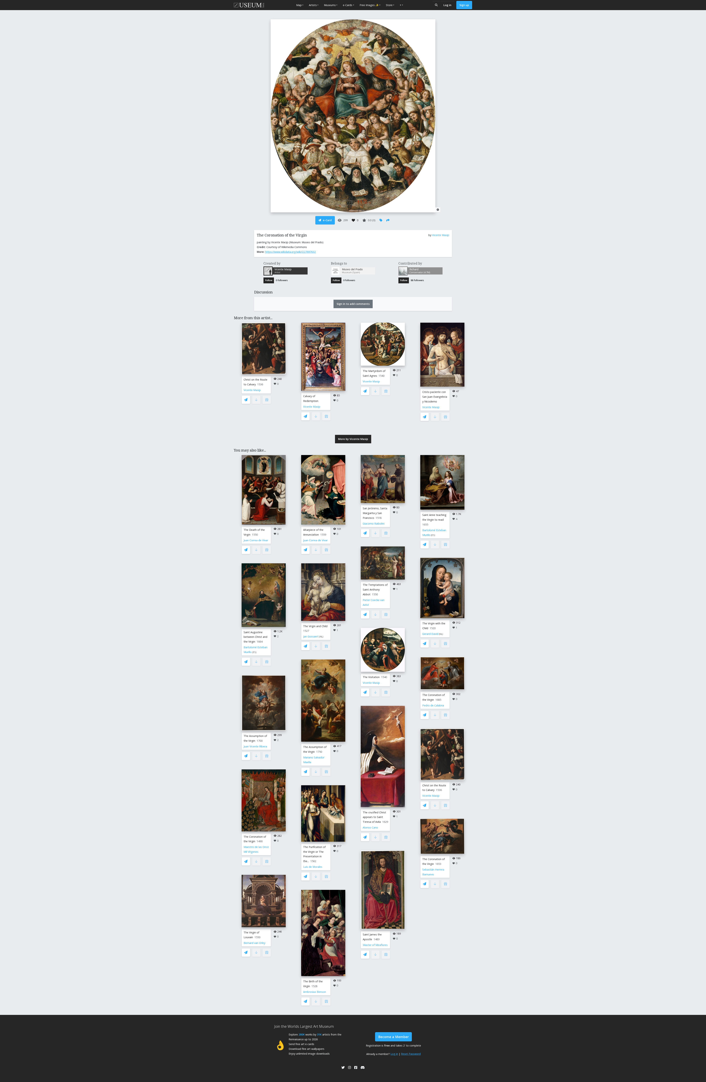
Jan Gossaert (311, 636)
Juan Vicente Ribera (255, 746)
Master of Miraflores (375, 945)
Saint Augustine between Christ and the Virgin (255, 637)
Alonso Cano (370, 827)
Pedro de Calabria (433, 705)
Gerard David (430, 634)
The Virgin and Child (315, 626)
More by (353, 439)
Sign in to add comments (353, 304)
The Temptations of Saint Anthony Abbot (375, 589)
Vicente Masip (440, 235)
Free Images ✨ (369, 5)
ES (254, 652)
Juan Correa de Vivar (256, 540)
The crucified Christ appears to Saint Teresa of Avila (374, 817)
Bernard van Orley (254, 943)
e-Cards (347, 5)
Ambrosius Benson (314, 992)
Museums (330, 5)
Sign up (464, 5)
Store (389, 5)
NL (321, 636)
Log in (447, 5)
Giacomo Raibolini (373, 523)
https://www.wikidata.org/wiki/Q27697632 (290, 252)
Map (299, 5)
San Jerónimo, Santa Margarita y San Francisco (375, 513)
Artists (313, 5)
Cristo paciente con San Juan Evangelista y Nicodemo (434, 396)
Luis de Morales (312, 867)
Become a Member (393, 1037)
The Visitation (371, 677)
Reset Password (411, 1054)
